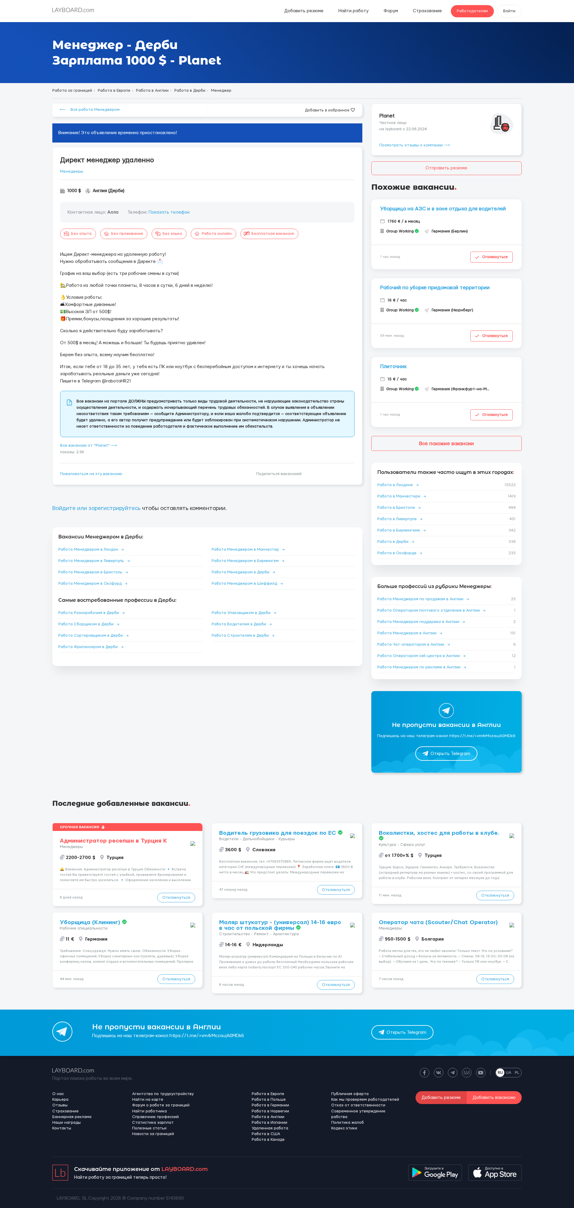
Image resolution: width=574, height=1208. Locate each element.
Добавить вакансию (494, 1097)
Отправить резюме (446, 168)
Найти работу (353, 11)
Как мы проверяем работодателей (365, 1099)
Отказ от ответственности (358, 1105)
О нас (58, 1094)
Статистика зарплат (153, 1122)
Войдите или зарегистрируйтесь (96, 508)
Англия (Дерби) (108, 191)
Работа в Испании (269, 1122)
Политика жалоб (347, 1122)
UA (508, 1073)
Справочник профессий (155, 1117)
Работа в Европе (268, 1094)
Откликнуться (495, 257)
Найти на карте (147, 1099)
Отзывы (60, 1105)
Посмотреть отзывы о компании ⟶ (414, 145)
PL (517, 1073)
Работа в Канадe (268, 1139)
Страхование (427, 11)
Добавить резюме (303, 11)
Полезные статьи (149, 1128)
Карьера (60, 1099)
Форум (391, 11)
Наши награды (66, 1122)
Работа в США (266, 1134)
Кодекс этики (344, 1128)
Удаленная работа (270, 1128)
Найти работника (149, 1111)
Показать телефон (169, 212)
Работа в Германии (270, 1105)
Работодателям (472, 11)
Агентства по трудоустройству (163, 1094)
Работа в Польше (269, 1099)
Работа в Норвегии (270, 1111)
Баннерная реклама (71, 1117)
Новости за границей (153, 1134)
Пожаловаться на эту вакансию (91, 474)
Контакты (61, 1128)
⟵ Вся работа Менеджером (90, 110)
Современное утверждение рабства (358, 1114)
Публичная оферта (350, 1094)
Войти (509, 11)
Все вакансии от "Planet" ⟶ (88, 445)
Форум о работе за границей (161, 1105)
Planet (387, 115)
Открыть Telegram (450, 753)
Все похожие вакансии (446, 443)
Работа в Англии (268, 1117)
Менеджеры (71, 171)
